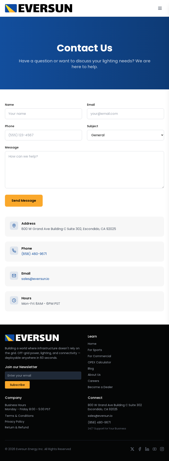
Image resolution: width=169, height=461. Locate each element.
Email (91, 105)
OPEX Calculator (99, 362)
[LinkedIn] (147, 449)
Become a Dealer (100, 387)
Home (92, 344)
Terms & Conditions (19, 416)
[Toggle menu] (160, 8)
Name (9, 105)
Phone (9, 126)
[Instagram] (162, 449)
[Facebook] (140, 449)
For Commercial (99, 356)
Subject (92, 126)
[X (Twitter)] (132, 449)
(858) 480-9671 (34, 253)
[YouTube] (155, 449)
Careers (93, 381)
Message (12, 147)
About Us (94, 375)
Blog (91, 368)
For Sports (95, 350)
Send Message (24, 200)
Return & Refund (17, 427)
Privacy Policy (14, 422)
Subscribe (17, 385)
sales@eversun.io (35, 278)
